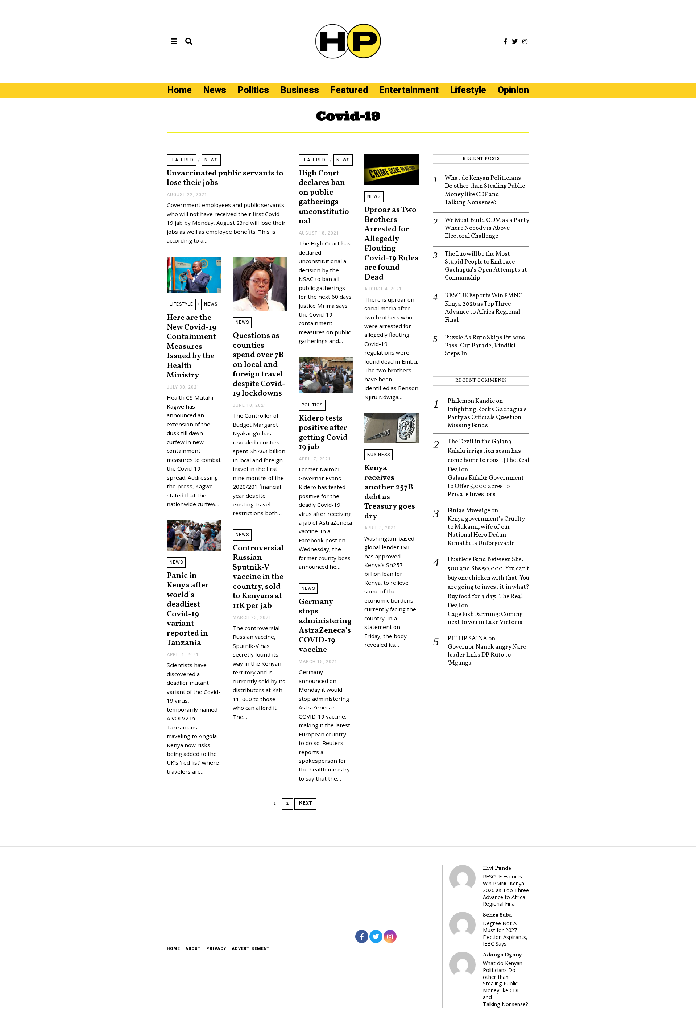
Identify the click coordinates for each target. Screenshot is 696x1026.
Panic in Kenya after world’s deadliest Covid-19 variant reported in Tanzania (188, 609)
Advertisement (250, 948)
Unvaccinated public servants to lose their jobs (225, 178)
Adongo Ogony (502, 955)
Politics (253, 90)
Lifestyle (468, 90)
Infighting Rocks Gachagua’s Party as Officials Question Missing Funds (487, 418)
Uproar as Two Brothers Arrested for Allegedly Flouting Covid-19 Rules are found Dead (391, 243)
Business (300, 90)
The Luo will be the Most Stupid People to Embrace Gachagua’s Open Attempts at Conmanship (486, 266)
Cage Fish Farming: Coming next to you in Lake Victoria (485, 618)
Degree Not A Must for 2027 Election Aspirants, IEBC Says (505, 933)
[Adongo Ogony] (463, 965)
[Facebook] (505, 41)
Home (179, 90)
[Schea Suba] (463, 925)
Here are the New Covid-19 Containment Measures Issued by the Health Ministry (191, 346)
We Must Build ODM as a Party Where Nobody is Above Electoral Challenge (487, 228)
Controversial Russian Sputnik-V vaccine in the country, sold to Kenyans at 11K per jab (258, 577)
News (214, 90)
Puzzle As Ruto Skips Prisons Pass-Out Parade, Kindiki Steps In (485, 346)
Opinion (513, 90)
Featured (349, 90)
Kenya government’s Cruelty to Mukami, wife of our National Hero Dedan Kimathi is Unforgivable (486, 531)
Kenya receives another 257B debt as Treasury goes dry (389, 492)
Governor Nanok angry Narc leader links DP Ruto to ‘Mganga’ (487, 655)
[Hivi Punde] (463, 878)
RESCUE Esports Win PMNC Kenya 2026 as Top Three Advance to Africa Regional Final (483, 308)
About (193, 948)
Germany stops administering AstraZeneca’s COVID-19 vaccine (325, 626)
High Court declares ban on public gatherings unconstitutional (324, 197)
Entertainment (409, 90)
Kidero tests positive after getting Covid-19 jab (325, 433)
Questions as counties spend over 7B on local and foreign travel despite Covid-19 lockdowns (259, 364)
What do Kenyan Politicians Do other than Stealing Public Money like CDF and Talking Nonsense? (485, 190)
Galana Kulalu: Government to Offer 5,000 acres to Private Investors (486, 486)
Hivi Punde (497, 868)
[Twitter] (514, 41)
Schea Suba (497, 915)
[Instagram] (525, 41)
